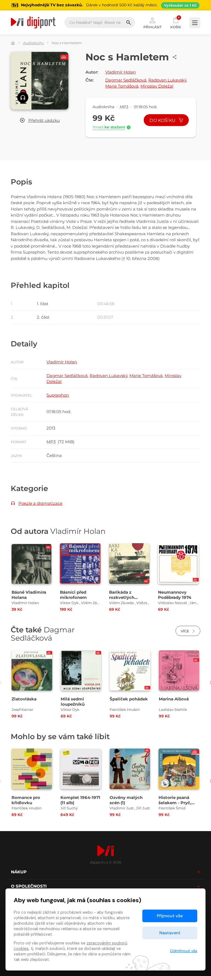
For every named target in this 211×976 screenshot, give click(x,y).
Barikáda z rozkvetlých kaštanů (121, 597)
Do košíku (163, 120)
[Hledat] (130, 22)
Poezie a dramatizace (40, 503)
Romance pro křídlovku (26, 800)
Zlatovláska (24, 699)
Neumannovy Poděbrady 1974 (174, 595)
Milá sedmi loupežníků (73, 701)
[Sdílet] (175, 57)
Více (185, 631)
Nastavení (169, 933)
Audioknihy (33, 43)
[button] (40, 120)
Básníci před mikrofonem (73, 595)
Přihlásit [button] (152, 27)
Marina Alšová (174, 699)
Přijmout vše (170, 916)
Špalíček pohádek (129, 699)
